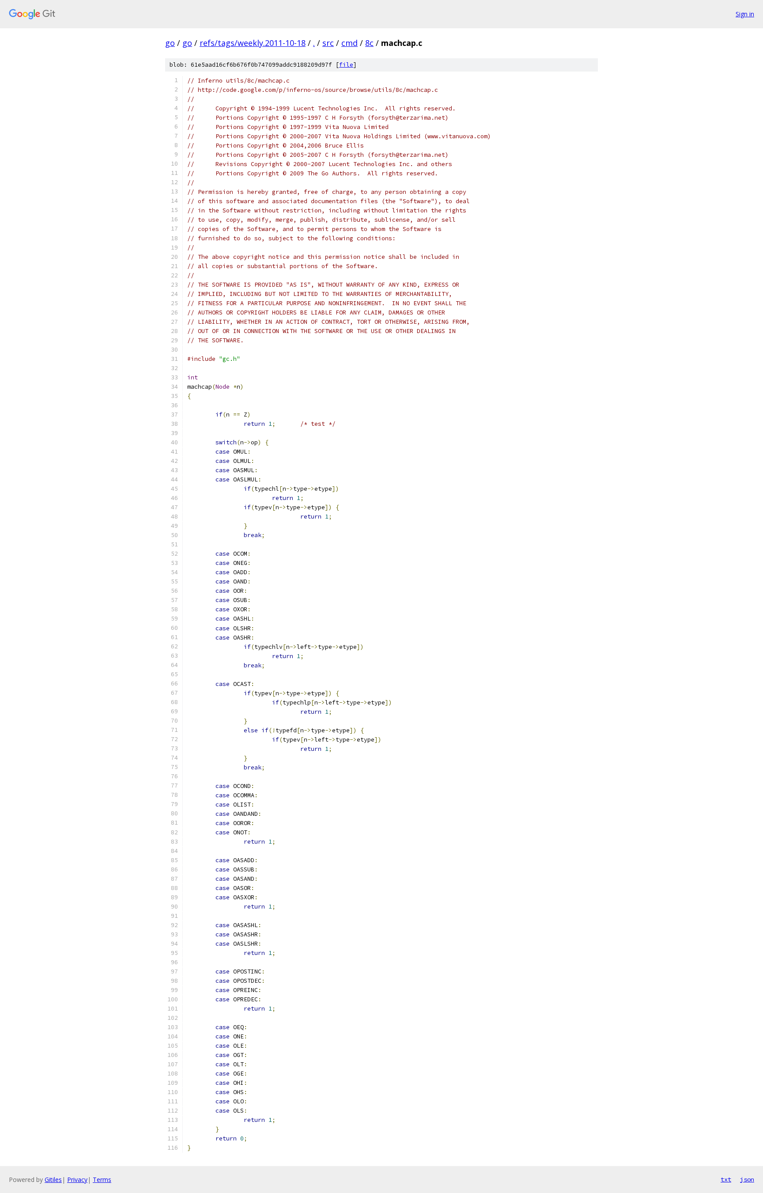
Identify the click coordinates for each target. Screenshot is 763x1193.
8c (369, 43)
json (747, 1179)
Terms (102, 1179)
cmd (349, 43)
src (328, 43)
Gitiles (53, 1179)
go (170, 43)
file (346, 64)
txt (726, 1179)
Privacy (77, 1179)
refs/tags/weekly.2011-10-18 (253, 43)
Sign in (745, 14)
